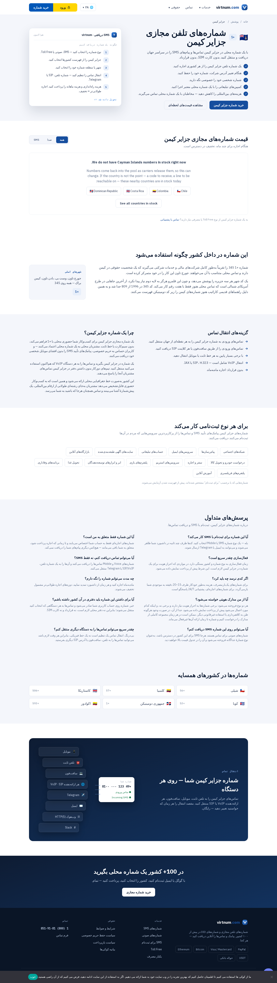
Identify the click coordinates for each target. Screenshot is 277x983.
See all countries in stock (138, 203)
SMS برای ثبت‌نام (152, 942)
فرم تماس (62, 935)
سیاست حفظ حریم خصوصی (98, 935)
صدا (49, 140)
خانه (245, 21)
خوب (33, 976)
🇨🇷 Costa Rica (135, 191)
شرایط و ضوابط (105, 928)
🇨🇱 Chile (182, 191)
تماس (189, 7)
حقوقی (175, 7)
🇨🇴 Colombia (160, 191)
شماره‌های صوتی (152, 935)
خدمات (206, 7)
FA (88, 7)
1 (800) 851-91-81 (54, 928)
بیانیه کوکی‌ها (107, 949)
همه (62, 140)
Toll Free (156, 949)
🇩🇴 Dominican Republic (104, 191)
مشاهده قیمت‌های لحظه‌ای (185, 105)
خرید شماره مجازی (138, 892)
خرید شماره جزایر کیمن (229, 105)
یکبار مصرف (154, 956)
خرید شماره (41, 7)
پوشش (235, 21)
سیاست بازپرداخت (104, 942)
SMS (36, 140)
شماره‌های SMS (153, 928)
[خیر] (272, 977)
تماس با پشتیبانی (169, 219)
